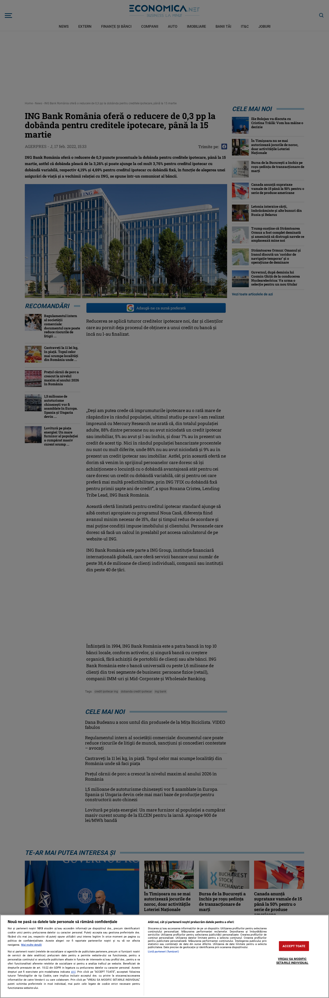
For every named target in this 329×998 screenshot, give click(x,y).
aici (73, 971)
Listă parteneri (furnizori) (163, 951)
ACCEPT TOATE (294, 946)
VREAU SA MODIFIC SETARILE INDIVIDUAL (292, 961)
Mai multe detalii (31, 944)
